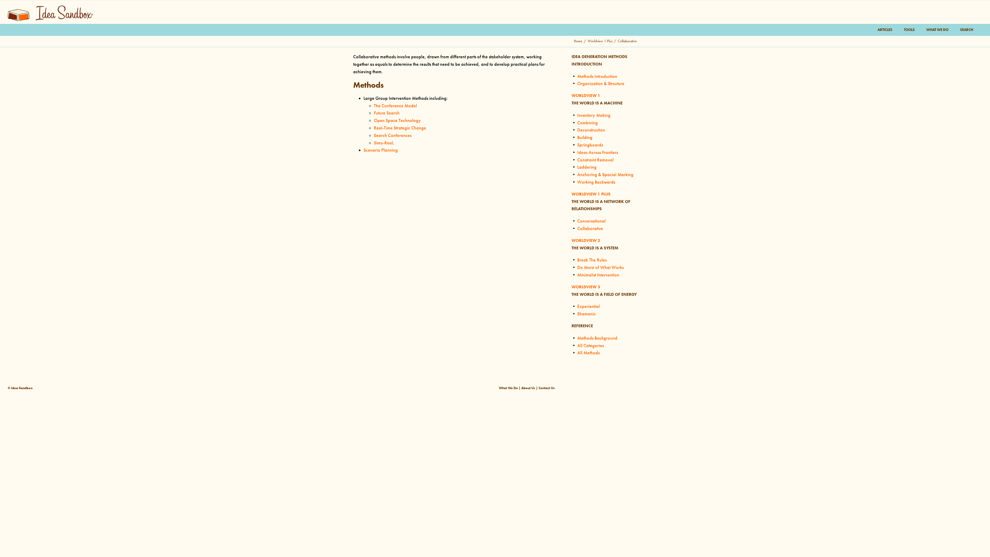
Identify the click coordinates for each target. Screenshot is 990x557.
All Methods (588, 353)
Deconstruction (591, 130)
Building (584, 137)
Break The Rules (592, 260)
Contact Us (547, 388)
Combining (587, 123)
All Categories (590, 345)
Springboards (590, 145)
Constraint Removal (595, 160)
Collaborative (590, 228)
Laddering (587, 167)
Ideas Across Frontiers (597, 152)
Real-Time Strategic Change (400, 128)
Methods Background (597, 338)
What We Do (508, 388)
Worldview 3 (586, 286)
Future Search (387, 113)
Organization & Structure (600, 83)
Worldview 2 (586, 240)
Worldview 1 (586, 95)
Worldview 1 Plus (591, 194)
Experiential (588, 306)
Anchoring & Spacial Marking (605, 174)
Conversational (591, 221)
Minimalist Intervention (598, 275)
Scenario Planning (381, 150)
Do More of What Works (600, 267)
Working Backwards (596, 182)
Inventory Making (593, 115)
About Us (528, 388)
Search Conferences (392, 135)
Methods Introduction (597, 76)
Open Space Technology (397, 120)
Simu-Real (383, 143)
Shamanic (586, 314)
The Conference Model (395, 106)
